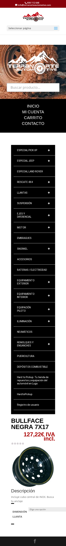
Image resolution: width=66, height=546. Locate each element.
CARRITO (33, 117)
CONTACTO (33, 123)
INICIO (33, 106)
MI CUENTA (33, 112)
